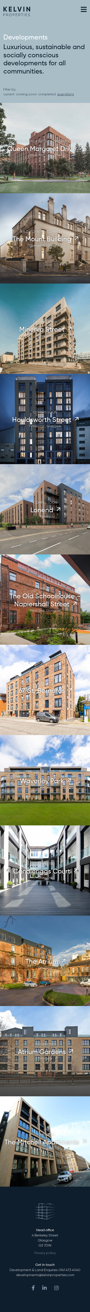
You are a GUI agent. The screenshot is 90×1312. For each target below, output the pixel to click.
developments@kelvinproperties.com (45, 1275)
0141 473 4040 (69, 1270)
